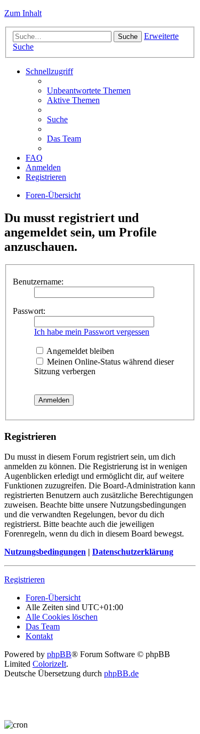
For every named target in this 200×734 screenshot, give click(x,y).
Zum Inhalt (23, 13)
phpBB (59, 654)
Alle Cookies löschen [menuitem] (62, 616)
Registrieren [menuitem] (46, 176)
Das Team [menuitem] (64, 138)
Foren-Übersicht (53, 195)
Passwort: (29, 310)
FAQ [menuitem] (34, 157)
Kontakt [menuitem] (39, 636)
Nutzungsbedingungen (45, 551)
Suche (128, 37)
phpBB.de (121, 673)
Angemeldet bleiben (79, 351)
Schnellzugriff (49, 71)
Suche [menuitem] (57, 119)
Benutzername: (38, 281)
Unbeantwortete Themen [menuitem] (89, 90)
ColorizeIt (49, 663)
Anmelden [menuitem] (43, 167)
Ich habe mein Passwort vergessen (91, 331)
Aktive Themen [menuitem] (73, 100)
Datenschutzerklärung (132, 551)
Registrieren (24, 579)
